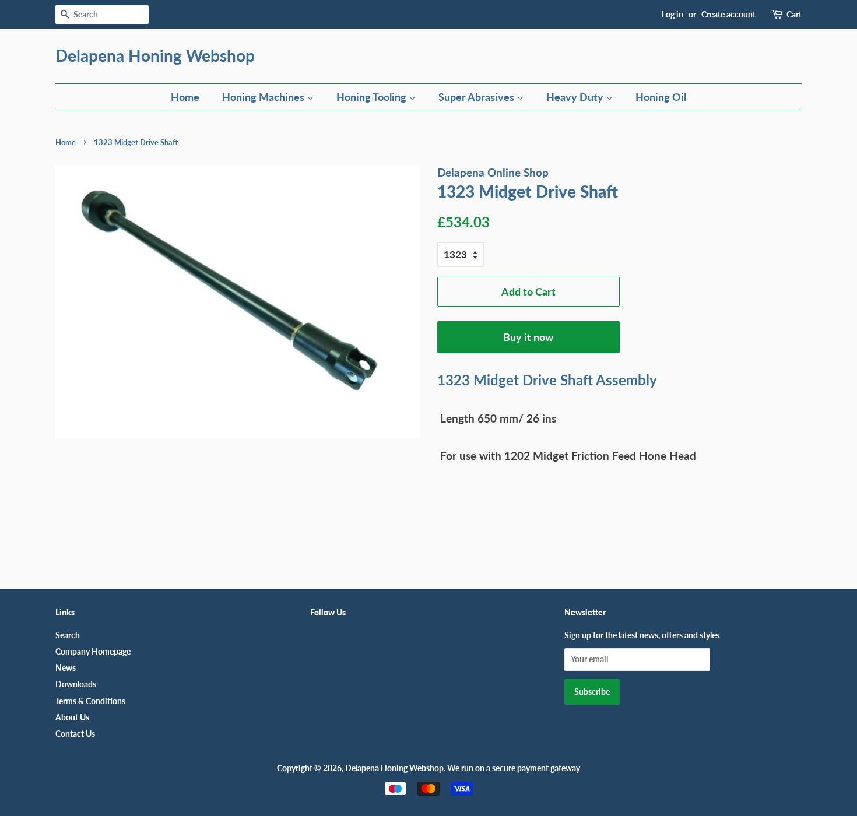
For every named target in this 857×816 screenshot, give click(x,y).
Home (185, 96)
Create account (728, 14)
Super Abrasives (477, 96)
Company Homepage (93, 651)
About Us (72, 717)
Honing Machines (264, 96)
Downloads (75, 684)
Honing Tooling (372, 96)
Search (67, 635)
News (65, 668)
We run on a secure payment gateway (513, 768)
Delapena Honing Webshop (155, 55)
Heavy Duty (576, 96)
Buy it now (528, 336)
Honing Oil (660, 96)
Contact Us (75, 733)
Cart (794, 14)
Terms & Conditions (90, 701)
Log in (672, 14)
